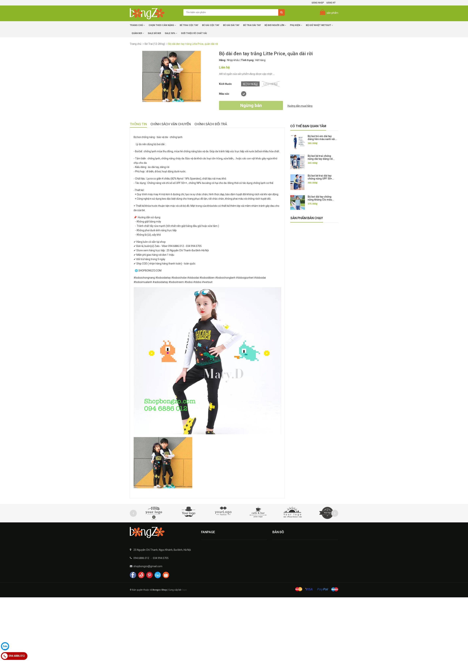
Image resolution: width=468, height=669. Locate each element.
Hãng (222, 60)
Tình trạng (247, 60)
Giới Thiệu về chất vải (194, 33)
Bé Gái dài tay (231, 25)
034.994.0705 (161, 558)
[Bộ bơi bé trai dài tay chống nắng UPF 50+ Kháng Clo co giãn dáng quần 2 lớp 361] (297, 182)
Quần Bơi (137, 33)
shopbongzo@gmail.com (147, 566)
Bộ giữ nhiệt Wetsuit (319, 25)
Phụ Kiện (295, 25)
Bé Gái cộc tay (210, 25)
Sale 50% (170, 33)
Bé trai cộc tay (189, 25)
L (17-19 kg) (271, 84)
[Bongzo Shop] (163, 532)
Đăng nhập (318, 2)
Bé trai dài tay (252, 25)
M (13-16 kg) (250, 84)
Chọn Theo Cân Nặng (162, 25)
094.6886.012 (141, 558)
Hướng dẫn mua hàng (300, 105)
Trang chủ (137, 25)
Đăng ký (331, 2)
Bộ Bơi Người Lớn (275, 25)
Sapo (184, 590)
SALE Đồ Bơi (154, 33)
